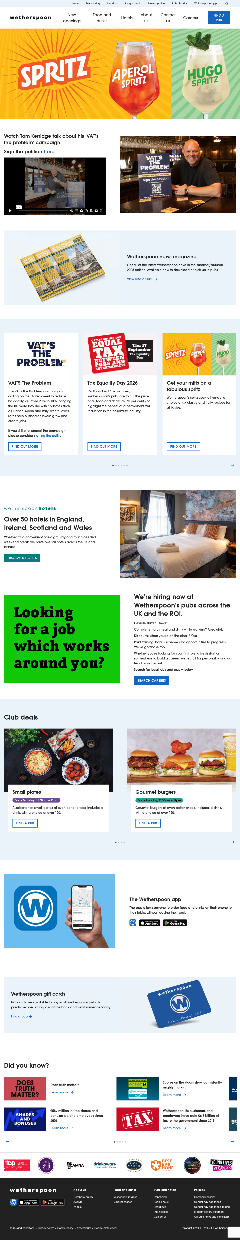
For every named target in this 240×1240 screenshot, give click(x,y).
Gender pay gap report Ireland (212, 1206)
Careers (190, 17)
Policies (199, 1190)
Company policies (204, 1197)
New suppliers (156, 3)
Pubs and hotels (165, 1190)
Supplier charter (123, 1202)
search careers (152, 680)
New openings (72, 17)
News (75, 3)
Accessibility (84, 1228)
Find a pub (219, 17)
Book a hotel (161, 1202)
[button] (113, 465)
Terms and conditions (22, 1228)
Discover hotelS (22, 558)
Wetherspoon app (205, 3)
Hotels (127, 17)
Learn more (62, 1092)
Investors (112, 3)
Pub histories (179, 3)
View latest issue (140, 279)
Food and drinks (102, 17)
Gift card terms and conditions (211, 1216)
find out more (26, 448)
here (49, 151)
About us (146, 17)
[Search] (227, 3)
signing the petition (48, 436)
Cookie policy (65, 1228)
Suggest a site (133, 3)
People (77, 1206)
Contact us (168, 17)
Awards (77, 1202)
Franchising (93, 3)
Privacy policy (46, 1228)
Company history (83, 1197)
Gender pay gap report (207, 1202)
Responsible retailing (125, 1197)
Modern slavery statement (209, 1211)
